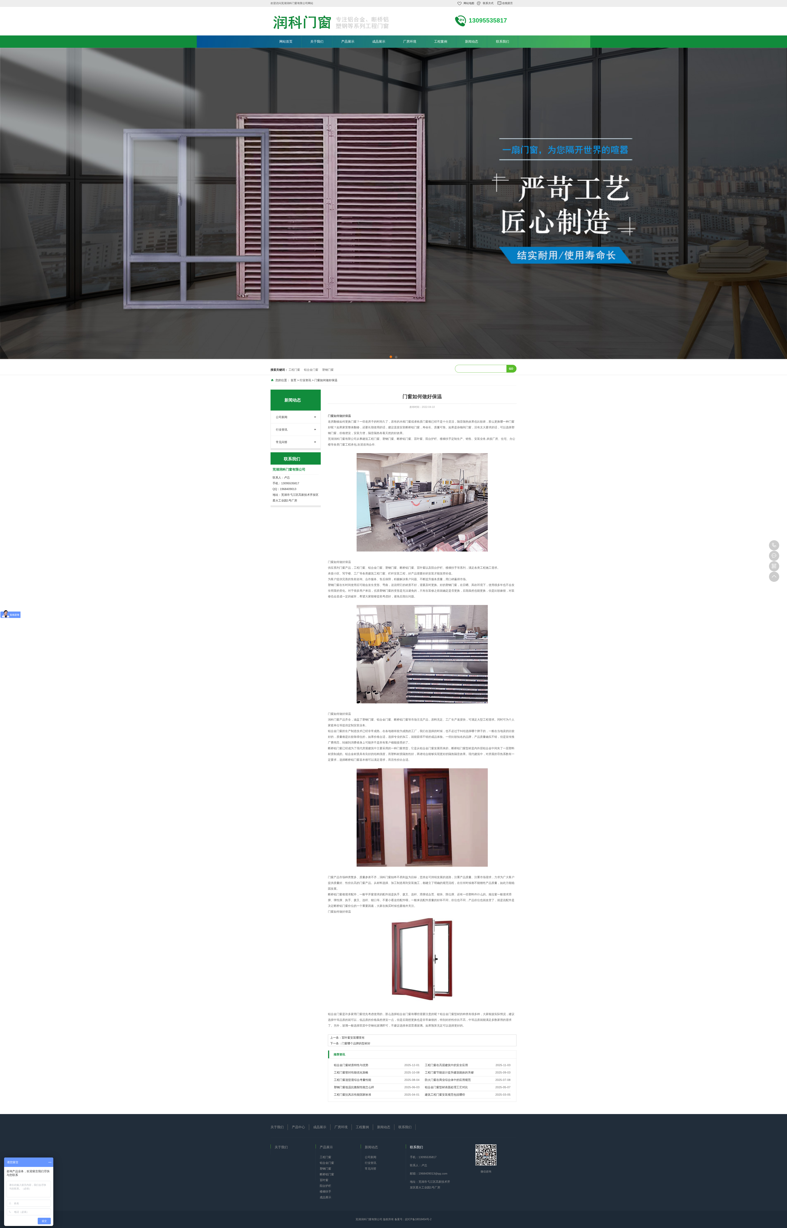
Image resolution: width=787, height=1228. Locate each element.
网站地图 (469, 3)
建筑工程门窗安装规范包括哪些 (445, 1094)
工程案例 (440, 41)
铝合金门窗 (311, 369)
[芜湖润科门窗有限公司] (338, 23)
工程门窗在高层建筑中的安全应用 (446, 1065)
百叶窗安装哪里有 (353, 1037)
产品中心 (298, 1127)
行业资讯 (305, 380)
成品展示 (378, 41)
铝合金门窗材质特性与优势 (351, 1065)
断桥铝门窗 (327, 1174)
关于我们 (316, 41)
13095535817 (774, 545)
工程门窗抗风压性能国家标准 (352, 1094)
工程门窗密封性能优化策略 (351, 1072)
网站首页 (285, 41)
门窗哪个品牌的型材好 (356, 1043)
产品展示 (347, 41)
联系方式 (488, 3)
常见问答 (281, 442)
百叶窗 (324, 1180)
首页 (293, 380)
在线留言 (507, 3)
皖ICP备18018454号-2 (418, 1219)
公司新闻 (281, 417)
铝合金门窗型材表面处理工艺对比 (446, 1087)
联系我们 (502, 41)
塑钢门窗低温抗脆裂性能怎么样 (354, 1087)
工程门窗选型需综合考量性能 (352, 1079)
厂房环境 (409, 41)
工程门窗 (294, 369)
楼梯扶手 (325, 1191)
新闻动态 (471, 41)
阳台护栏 (325, 1185)
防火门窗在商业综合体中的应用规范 (448, 1079)
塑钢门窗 (328, 369)
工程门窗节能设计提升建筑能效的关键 (449, 1072)
